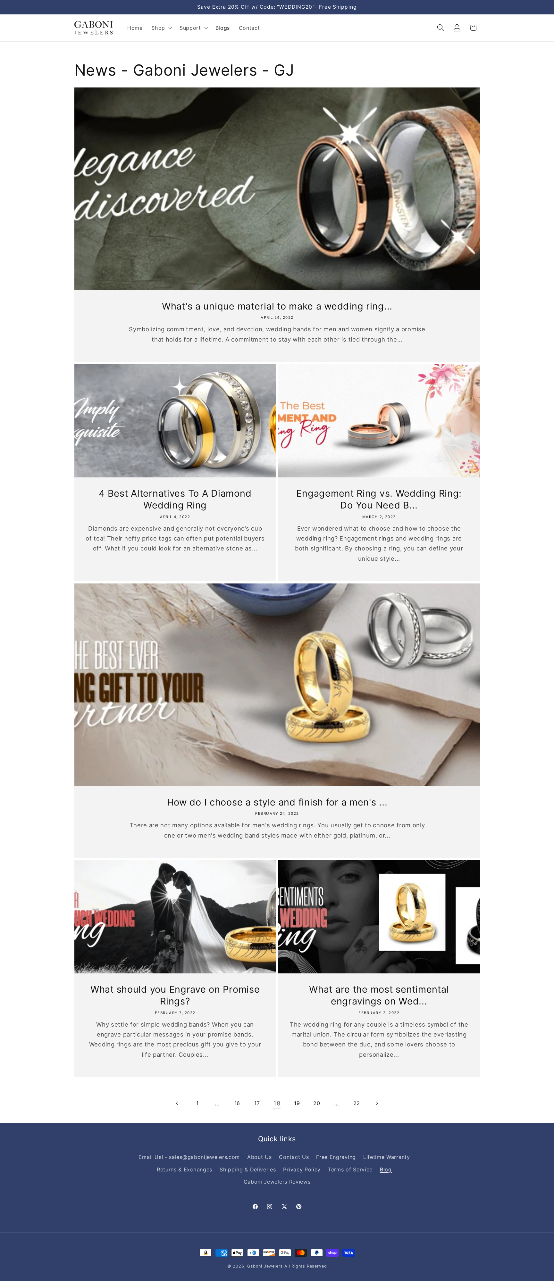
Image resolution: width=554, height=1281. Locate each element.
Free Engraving (336, 1157)
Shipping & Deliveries (248, 1169)
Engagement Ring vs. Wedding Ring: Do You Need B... (379, 499)
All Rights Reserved (305, 1266)
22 (356, 1103)
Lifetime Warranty (386, 1157)
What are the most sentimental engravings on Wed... (379, 995)
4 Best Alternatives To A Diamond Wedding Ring (175, 499)
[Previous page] (177, 1103)
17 (257, 1103)
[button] (161, 28)
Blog (386, 1169)
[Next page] (376, 1103)
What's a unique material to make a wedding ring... (277, 306)
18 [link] (276, 1103)
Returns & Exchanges (184, 1169)
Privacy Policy (302, 1169)
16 (237, 1103)
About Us (259, 1157)
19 (297, 1103)
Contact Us (294, 1157)
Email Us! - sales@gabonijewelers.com (189, 1157)
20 (316, 1103)
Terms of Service (350, 1169)
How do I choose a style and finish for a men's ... (277, 801)
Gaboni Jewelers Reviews (277, 1181)
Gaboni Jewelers (265, 1266)
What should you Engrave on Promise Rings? (175, 995)
